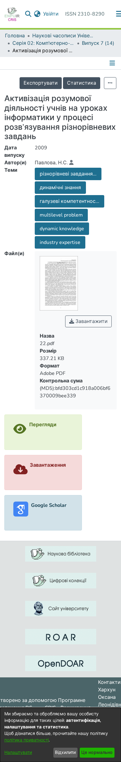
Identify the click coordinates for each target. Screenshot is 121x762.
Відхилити (65, 752)
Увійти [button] (51, 14)
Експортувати (41, 83)
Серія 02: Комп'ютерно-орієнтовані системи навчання (43, 43)
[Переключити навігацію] (113, 63)
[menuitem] (37, 14)
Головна (15, 35)
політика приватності (26, 740)
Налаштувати (18, 752)
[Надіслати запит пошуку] (28, 14)
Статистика (81, 83)
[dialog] (60, 735)
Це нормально (97, 752)
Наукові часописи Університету (63, 35)
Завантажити (91, 321)
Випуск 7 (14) (98, 43)
